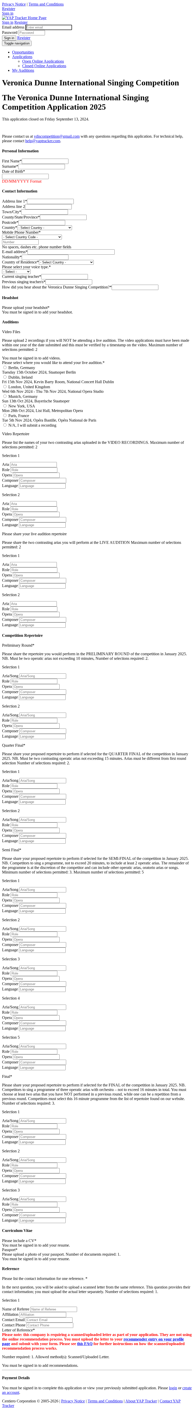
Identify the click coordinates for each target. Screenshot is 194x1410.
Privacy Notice (14, 4)
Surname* (10, 166)
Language (10, 485)
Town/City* (11, 212)
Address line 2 (13, 206)
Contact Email (13, 1320)
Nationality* (12, 257)
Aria (5, 464)
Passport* (9, 1250)
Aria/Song (10, 676)
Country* (9, 227)
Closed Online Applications (44, 66)
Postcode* (10, 222)
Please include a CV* (19, 1240)
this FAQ (84, 1344)
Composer (10, 480)
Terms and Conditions (46, 4)
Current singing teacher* (21, 276)
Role (6, 470)
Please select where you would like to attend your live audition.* (53, 362)
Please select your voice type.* (26, 267)
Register (8, 9)
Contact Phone (14, 1325)
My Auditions (23, 70)
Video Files (11, 332)
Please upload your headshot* (26, 307)
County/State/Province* (21, 217)
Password (9, 32)
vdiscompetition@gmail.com (57, 136)
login (173, 1388)
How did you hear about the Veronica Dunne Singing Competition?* (57, 287)
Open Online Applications (43, 61)
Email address (13, 27)
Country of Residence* (20, 262)
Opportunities (23, 52)
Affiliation (10, 1314)
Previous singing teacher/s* (23, 282)
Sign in (7, 13)
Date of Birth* (13, 171)
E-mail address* (15, 252)
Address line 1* (14, 201)
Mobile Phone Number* (21, 232)
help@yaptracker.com (42, 141)
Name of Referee (15, 1309)
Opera (7, 475)
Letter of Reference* (18, 1330)
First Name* (12, 161)
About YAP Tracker (141, 1401)
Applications (22, 57)
